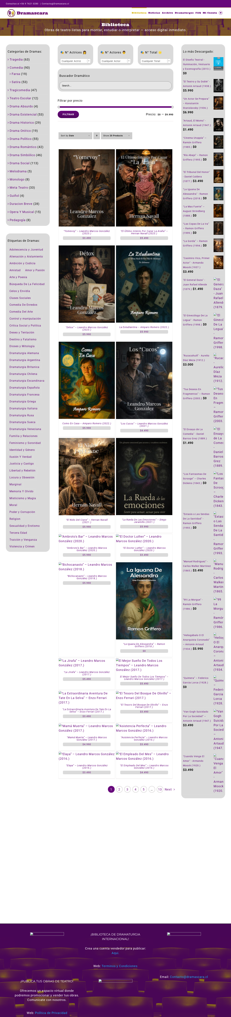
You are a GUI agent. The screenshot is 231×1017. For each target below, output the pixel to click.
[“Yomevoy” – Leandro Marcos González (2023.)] (87, 151)
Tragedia (16, 59)
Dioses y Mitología (22, 346)
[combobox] (75, 61)
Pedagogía (18, 220)
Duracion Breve (21, 204)
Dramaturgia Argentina (24, 360)
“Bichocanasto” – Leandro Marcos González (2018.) (87, 577)
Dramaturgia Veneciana (25, 429)
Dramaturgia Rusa (21, 415)
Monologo (17, 179)
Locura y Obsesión (21, 477)
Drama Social (20, 163)
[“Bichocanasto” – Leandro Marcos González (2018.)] (87, 564)
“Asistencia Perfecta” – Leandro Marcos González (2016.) (144, 738)
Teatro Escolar (20, 98)
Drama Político (21, 139)
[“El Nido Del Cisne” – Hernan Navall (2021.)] (87, 440)
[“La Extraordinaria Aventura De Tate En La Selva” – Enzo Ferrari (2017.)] (87, 693)
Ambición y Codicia (22, 263)
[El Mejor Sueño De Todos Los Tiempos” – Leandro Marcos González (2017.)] (144, 660)
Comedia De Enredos (23, 304)
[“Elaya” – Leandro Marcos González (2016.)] (87, 754)
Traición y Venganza (23, 539)
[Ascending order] (96, 135)
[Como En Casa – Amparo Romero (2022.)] (87, 344)
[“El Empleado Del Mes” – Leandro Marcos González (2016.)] (144, 754)
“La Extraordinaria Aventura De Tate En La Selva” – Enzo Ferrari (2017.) (86, 710)
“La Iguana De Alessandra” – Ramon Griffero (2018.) (144, 645)
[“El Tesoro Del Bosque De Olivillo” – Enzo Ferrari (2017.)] (144, 693)
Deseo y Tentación (21, 332)
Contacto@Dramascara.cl (55, 4)
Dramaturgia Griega (22, 401)
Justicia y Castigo (21, 463)
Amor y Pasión (35, 270)
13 (160, 789)
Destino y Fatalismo (23, 339)
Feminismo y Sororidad (25, 443)
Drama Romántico (23, 147)
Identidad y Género (22, 449)
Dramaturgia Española (24, 387)
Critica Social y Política (25, 325)
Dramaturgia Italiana (23, 408)
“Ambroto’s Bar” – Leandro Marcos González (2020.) (86, 549)
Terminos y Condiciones (119, 966)
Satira (16, 82)
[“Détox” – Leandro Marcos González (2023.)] (87, 248)
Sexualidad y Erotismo (24, 525)
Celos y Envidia (19, 291)
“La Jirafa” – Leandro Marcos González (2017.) (87, 673)
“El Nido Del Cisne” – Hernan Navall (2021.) (87, 521)
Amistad (15, 270)
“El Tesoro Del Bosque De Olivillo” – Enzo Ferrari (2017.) (144, 705)
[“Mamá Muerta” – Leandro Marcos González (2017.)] (87, 726)
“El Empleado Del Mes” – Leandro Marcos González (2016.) (144, 766)
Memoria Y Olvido (21, 491)
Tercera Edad (18, 532)
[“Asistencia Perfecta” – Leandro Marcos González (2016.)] (144, 726)
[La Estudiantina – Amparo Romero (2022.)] (144, 248)
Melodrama (18, 171)
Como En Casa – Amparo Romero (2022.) (86, 423)
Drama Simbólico (22, 155)
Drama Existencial (23, 114)
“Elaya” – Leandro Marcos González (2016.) (87, 766)
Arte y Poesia (18, 277)
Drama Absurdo (21, 106)
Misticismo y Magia (22, 498)
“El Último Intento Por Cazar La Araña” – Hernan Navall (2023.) (144, 232)
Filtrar (68, 114)
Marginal (15, 484)
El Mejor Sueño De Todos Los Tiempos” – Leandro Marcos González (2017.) (144, 677)
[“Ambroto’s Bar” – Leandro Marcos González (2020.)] (87, 536)
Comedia (16, 67)
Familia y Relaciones (23, 436)
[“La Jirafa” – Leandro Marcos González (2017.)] (87, 660)
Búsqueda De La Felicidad (27, 284)
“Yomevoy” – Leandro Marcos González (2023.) (87, 232)
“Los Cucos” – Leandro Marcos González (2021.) (144, 424)
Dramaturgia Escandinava (26, 380)
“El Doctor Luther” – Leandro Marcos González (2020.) (144, 549)
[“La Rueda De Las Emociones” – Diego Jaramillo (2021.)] (144, 440)
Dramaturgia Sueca (22, 422)
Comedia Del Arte (21, 311)
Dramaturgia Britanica (24, 367)
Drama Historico (22, 122)
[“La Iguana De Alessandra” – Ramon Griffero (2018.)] (144, 564)
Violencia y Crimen (22, 546)
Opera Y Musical (22, 212)
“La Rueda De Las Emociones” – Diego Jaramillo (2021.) (144, 520)
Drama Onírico (20, 130)
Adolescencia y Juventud (26, 249)
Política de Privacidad (51, 1013)
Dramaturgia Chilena (23, 374)
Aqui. (115, 953)
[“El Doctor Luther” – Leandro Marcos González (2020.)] (144, 536)
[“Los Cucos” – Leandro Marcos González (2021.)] (144, 344)
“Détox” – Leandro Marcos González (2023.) (87, 328)
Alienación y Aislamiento (26, 256)
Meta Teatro (19, 187)
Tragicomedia (20, 90)
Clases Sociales (20, 298)
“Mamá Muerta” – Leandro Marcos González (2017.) (87, 738)
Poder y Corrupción (22, 512)
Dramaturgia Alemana (24, 353)
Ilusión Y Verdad (20, 456)
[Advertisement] (203, 856)
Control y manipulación (25, 318)
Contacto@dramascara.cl (189, 977)
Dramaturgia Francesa (24, 394)
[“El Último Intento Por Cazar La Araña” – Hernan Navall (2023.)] (144, 151)
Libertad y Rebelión (22, 470)
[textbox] (75, 61)
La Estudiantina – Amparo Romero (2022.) (144, 327)
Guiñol (14, 195)
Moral (13, 505)
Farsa (16, 74)
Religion (14, 519)
